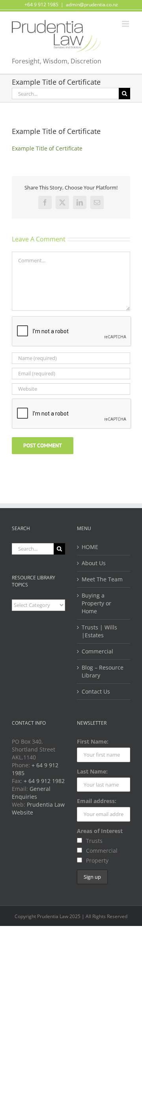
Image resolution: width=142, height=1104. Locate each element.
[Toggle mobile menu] (126, 24)
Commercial (97, 651)
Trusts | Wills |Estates (99, 631)
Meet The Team (102, 579)
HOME (90, 547)
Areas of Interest (100, 831)
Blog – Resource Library (102, 671)
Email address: (96, 801)
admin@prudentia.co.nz (92, 4)
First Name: (92, 741)
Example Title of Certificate (47, 148)
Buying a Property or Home (96, 603)
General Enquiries (31, 792)
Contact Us (96, 691)
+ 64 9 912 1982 (44, 781)
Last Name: (92, 771)
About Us (94, 563)
